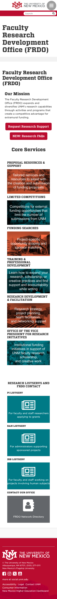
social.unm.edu (20, 579)
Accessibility (9, 584)
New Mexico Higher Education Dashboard (25, 591)
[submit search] (53, 13)
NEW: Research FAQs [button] (29, 136)
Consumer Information (14, 587)
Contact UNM (33, 584)
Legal (21, 584)
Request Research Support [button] (28, 126)
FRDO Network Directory (28, 516)
